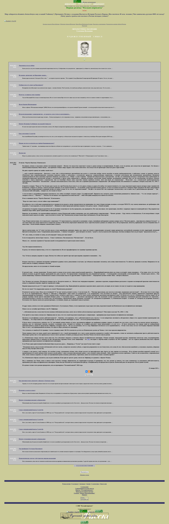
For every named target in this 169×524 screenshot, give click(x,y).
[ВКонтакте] (86, 371)
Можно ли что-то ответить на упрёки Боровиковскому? (36, 143)
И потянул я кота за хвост (27, 390)
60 (92, 465)
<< (75, 465)
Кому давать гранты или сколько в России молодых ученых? (85, 16)
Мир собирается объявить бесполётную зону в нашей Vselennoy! (29, 14)
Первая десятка (86, 5)
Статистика (95, 484)
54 (82, 465)
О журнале (74, 484)
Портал (66, 5)
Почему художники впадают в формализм (32, 400)
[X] (91, 371)
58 (89, 465)
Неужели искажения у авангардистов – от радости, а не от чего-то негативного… (44, 114)
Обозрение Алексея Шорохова (67, 24)
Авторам (77, 5)
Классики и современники (99, 24)
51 (76, 465)
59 (90, 465)
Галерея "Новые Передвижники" (84, 493)
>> (94, 465)
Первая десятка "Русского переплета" (84, 8)
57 (87, 465)
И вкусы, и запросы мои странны (29, 94)
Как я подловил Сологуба (27, 133)
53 (80, 465)
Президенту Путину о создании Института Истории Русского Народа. (82, 14)
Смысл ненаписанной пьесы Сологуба (31, 410)
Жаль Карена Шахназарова (28, 104)
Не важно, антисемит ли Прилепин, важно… (33, 75)
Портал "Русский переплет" (84, 490)
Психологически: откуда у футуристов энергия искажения (37, 458)
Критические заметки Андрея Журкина (116, 24)
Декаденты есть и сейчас (27, 65)
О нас (74, 5)
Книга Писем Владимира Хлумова (84, 24)
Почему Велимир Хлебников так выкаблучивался (35, 124)
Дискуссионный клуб (94, 5)
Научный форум (101, 5)
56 (85, 465)
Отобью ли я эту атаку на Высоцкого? (31, 85)
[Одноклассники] (89, 371)
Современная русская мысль (84, 488)
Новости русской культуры (84, 491)
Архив (88, 484)
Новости (81, 5)
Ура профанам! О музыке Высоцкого (30, 448)
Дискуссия (84, 25)
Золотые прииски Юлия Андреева (51, 24)
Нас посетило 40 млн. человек (120, 14)
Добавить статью (84, 475)
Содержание (70, 5)
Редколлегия (66, 484)
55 (83, 465)
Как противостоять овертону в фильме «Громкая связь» (37, 380)
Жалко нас (22, 153)
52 (78, 465)
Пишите (84, 495)
